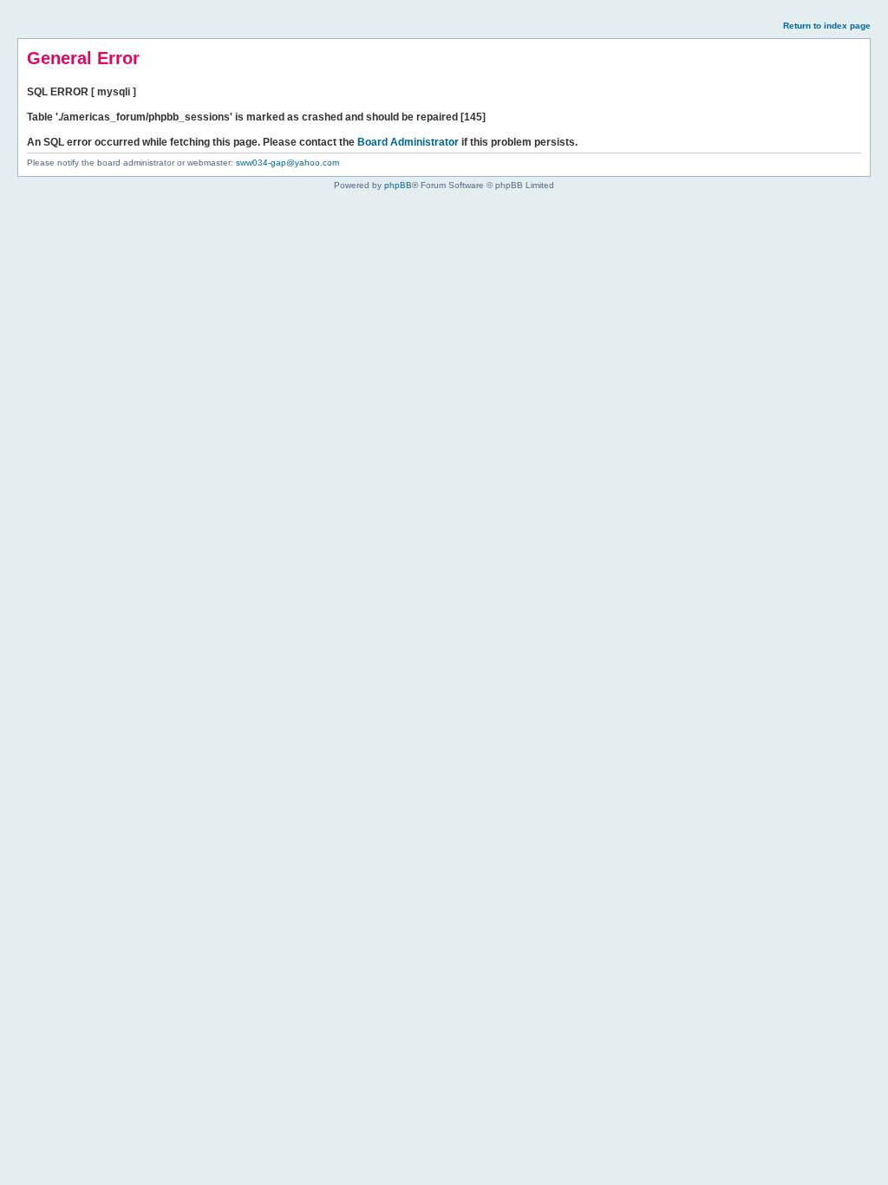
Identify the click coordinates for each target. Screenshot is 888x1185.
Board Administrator (408, 142)
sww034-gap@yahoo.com (287, 162)
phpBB (398, 185)
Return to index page (827, 25)
